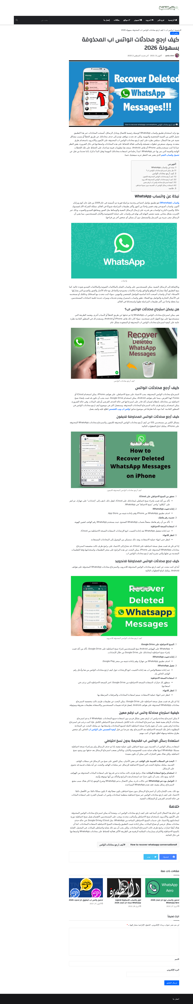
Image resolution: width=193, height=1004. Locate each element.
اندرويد (148, 20)
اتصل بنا (176, 999)
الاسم (177, 959)
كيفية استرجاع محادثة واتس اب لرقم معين (158, 182)
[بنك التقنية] (169, 8)
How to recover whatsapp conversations (152, 844)
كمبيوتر (137, 20)
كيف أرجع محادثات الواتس (163, 173)
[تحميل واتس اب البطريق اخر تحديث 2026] (86, 887)
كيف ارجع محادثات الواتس (111, 844)
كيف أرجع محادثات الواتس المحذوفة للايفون (158, 176)
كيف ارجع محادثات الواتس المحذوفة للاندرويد (157, 179)
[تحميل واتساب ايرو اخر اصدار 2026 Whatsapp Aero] (162, 887)
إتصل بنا (107, 20)
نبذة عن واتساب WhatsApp (162, 167)
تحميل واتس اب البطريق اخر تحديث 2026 (86, 900)
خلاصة (171, 188)
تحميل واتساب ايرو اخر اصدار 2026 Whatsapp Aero (165, 901)
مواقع (125, 20)
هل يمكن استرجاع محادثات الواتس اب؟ (160, 170)
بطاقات (117, 20)
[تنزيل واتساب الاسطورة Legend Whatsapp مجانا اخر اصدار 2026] (124, 887)
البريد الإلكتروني (173, 970)
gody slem (169, 56)
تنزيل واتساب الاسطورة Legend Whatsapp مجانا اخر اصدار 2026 (128, 901)
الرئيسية (171, 20)
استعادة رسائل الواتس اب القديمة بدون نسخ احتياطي (154, 185)
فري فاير (161, 20)
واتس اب (169, 30)
